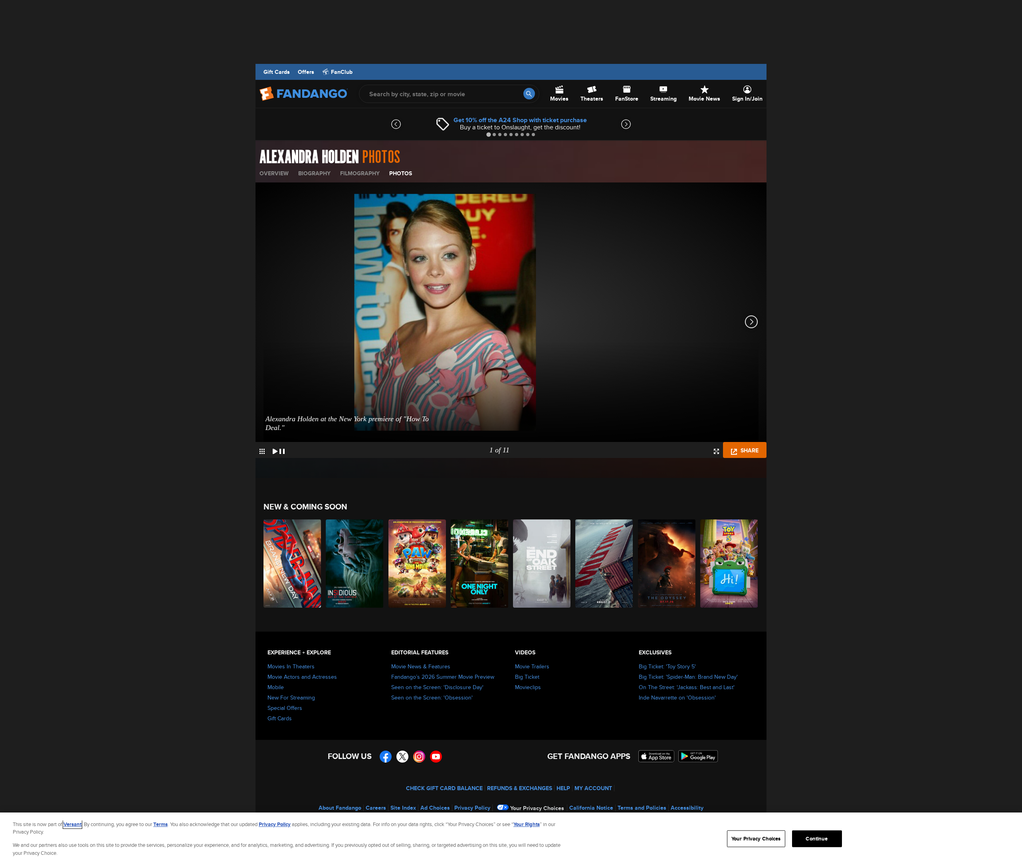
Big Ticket (527, 677)
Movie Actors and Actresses (302, 677)
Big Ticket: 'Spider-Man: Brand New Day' (688, 677)
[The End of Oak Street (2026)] (542, 563)
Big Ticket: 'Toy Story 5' (667, 666)
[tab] (488, 134)
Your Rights (526, 824)
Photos (400, 173)
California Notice (591, 808)
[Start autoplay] (279, 450)
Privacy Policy (472, 808)
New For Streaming (291, 698)
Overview (274, 173)
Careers (376, 808)
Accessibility (687, 808)
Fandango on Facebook (386, 757)
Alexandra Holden (309, 157)
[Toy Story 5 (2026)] (729, 563)
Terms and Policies (642, 808)
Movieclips (528, 687)
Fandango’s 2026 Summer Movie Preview (442, 677)
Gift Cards (276, 72)
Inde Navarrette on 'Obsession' (677, 698)
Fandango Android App (698, 756)
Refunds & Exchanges (519, 788)
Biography (314, 173)
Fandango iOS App (656, 756)
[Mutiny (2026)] (604, 563)
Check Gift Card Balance (444, 788)
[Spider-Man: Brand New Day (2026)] (292, 563)
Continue (817, 838)
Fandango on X (402, 757)
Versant (72, 824)
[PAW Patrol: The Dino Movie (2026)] (417, 563)
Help (563, 788)
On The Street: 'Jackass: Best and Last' (687, 687)
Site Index (403, 808)
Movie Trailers (532, 666)
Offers (306, 72)
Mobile (275, 687)
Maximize (716, 451)
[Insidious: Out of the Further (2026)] (355, 563)
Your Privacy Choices (537, 808)
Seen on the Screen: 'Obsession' (432, 698)
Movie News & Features (420, 666)
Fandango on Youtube (436, 757)
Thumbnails (262, 451)
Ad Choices (435, 808)
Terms (160, 824)
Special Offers (284, 708)
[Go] (529, 93)
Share (749, 450)
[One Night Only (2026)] (480, 563)
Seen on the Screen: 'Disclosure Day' (437, 687)
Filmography (360, 173)
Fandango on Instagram (419, 757)
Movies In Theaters (291, 666)
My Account (593, 788)
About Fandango (340, 808)
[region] (511, 839)
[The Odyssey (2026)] (667, 563)
